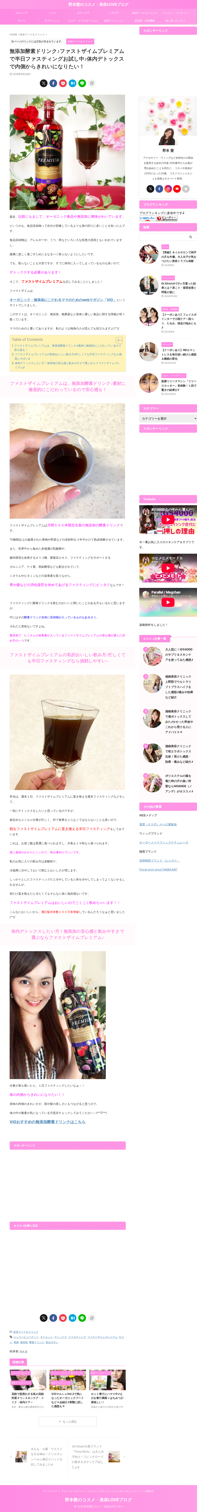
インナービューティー (26, 1337)
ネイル (21, 20)
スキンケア (21, 12)
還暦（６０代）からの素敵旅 (158, 824)
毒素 (16, 1342)
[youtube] (177, 189)
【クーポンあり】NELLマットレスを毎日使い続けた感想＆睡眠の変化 (178, 354)
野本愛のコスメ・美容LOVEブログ (98, 4)
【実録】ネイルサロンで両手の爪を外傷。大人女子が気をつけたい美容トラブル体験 (178, 257)
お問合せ (149, 1491)
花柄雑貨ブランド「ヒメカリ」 (159, 860)
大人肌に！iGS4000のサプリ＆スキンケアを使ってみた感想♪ (179, 655)
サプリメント (52, 20)
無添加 (24, 1342)
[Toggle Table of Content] (117, 340)
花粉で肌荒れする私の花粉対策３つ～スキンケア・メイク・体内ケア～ (28, 1398)
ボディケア (83, 12)
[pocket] (63, 83)
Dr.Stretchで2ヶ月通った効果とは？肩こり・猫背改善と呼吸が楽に (178, 288)
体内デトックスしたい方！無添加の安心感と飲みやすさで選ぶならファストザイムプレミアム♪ (67, 365)
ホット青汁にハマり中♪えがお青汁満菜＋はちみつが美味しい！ (107, 1398)
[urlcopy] (92, 83)
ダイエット (46, 1337)
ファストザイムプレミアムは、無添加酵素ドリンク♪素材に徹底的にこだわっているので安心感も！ (67, 348)
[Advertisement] (68, 1184)
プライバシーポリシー (72, 1491)
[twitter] (44, 83)
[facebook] (53, 83)
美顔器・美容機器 (145, 20)
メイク (52, 12)
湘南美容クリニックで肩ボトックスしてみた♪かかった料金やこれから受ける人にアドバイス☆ (179, 721)
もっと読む (70, 1421)
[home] (186, 189)
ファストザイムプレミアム (102, 1337)
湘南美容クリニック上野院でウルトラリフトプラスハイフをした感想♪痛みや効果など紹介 (179, 687)
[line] (82, 83)
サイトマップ (50, 1491)
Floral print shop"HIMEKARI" (158, 869)
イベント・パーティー (175, 12)
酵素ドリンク (36, 1342)
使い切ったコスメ (175, 20)
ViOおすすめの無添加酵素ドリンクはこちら (48, 1121)
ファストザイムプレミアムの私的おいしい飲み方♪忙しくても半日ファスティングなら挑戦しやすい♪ (68, 356)
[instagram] (168, 189)
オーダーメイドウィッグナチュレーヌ (163, 842)
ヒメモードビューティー (128, 1491)
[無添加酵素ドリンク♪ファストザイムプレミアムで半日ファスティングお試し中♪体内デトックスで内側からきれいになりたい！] (72, 83)
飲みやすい (52, 1342)
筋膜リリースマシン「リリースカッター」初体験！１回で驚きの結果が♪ (178, 385)
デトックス (60, 1337)
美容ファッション (114, 20)
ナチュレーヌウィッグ (99, 1491)
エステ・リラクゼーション (83, 20)
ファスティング (77, 1337)
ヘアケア (114, 12)
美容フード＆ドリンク (144, 12)
